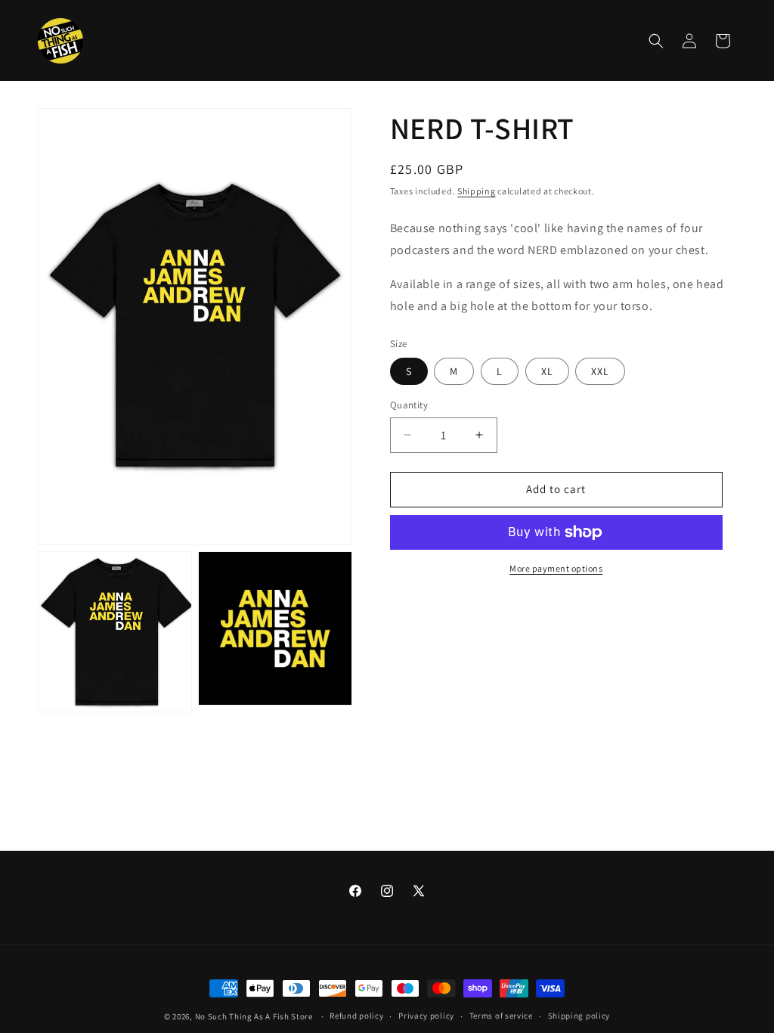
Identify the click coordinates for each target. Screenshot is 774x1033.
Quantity (409, 405)
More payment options (555, 568)
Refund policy (356, 1015)
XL (547, 371)
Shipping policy (579, 1015)
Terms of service (501, 1015)
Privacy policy (426, 1015)
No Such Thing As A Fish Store (254, 1016)
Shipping (476, 191)
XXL (600, 371)
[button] (656, 40)
